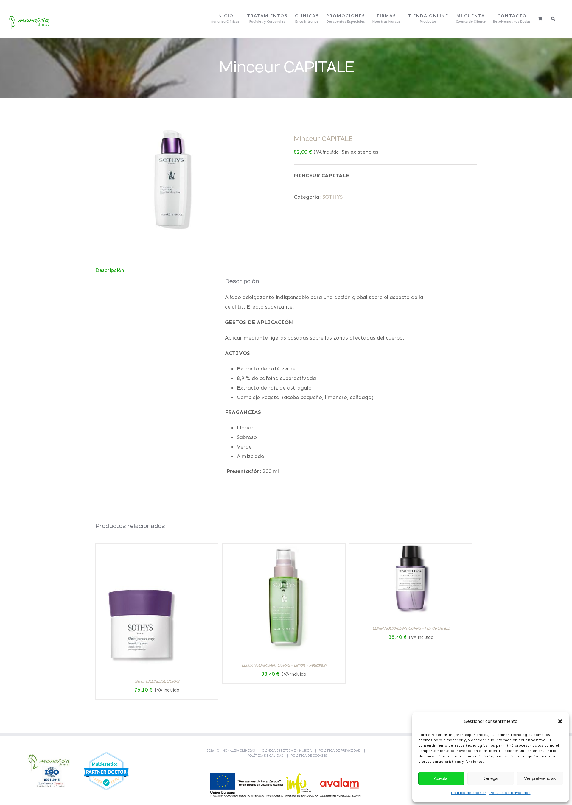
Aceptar (441, 778)
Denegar (490, 778)
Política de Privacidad (339, 751)
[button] (560, 721)
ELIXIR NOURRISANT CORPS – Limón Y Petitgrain (284, 665)
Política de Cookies (309, 756)
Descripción (109, 270)
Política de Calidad (265, 756)
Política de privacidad (510, 793)
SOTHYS (332, 197)
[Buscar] (553, 18)
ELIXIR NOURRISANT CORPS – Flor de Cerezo (411, 628)
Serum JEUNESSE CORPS (157, 681)
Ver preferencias (540, 778)
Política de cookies (468, 793)
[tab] (145, 270)
